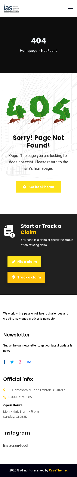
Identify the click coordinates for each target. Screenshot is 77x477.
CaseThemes (58, 470)
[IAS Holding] (11, 8)
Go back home (41, 187)
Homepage (28, 51)
